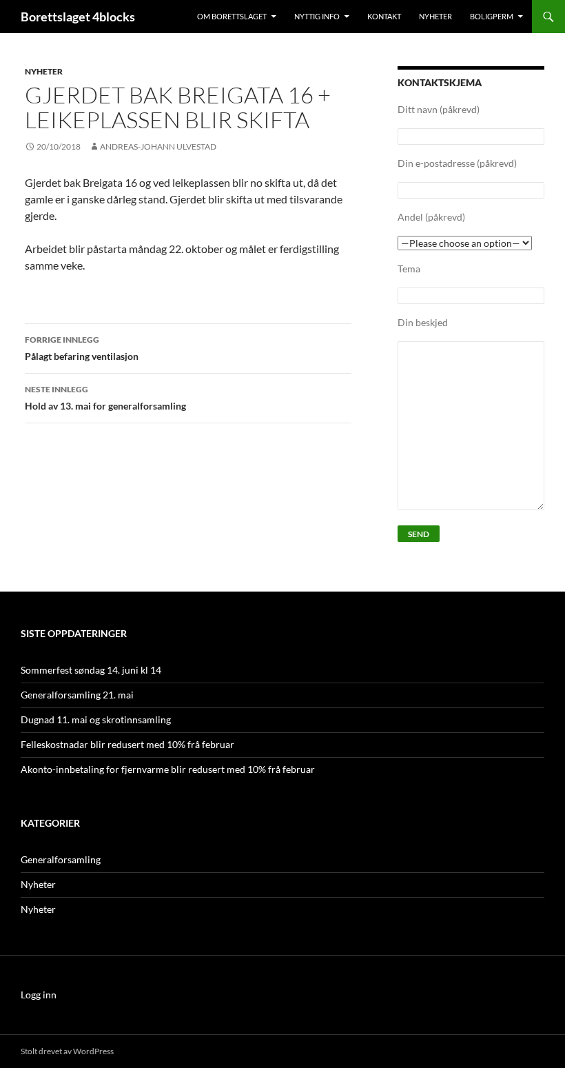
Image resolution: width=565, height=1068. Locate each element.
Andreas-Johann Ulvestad (158, 146)
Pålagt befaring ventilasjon (81, 348)
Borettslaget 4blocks (78, 16)
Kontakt (384, 16)
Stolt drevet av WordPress (67, 1051)
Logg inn (38, 994)
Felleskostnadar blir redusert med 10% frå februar (127, 744)
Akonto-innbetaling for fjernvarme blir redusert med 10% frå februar (168, 769)
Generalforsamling (61, 859)
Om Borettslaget (232, 16)
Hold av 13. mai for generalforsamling (105, 398)
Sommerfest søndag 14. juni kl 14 (91, 670)
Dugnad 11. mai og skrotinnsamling (96, 719)
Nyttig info (317, 16)
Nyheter (435, 16)
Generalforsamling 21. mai (77, 695)
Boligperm (491, 16)
